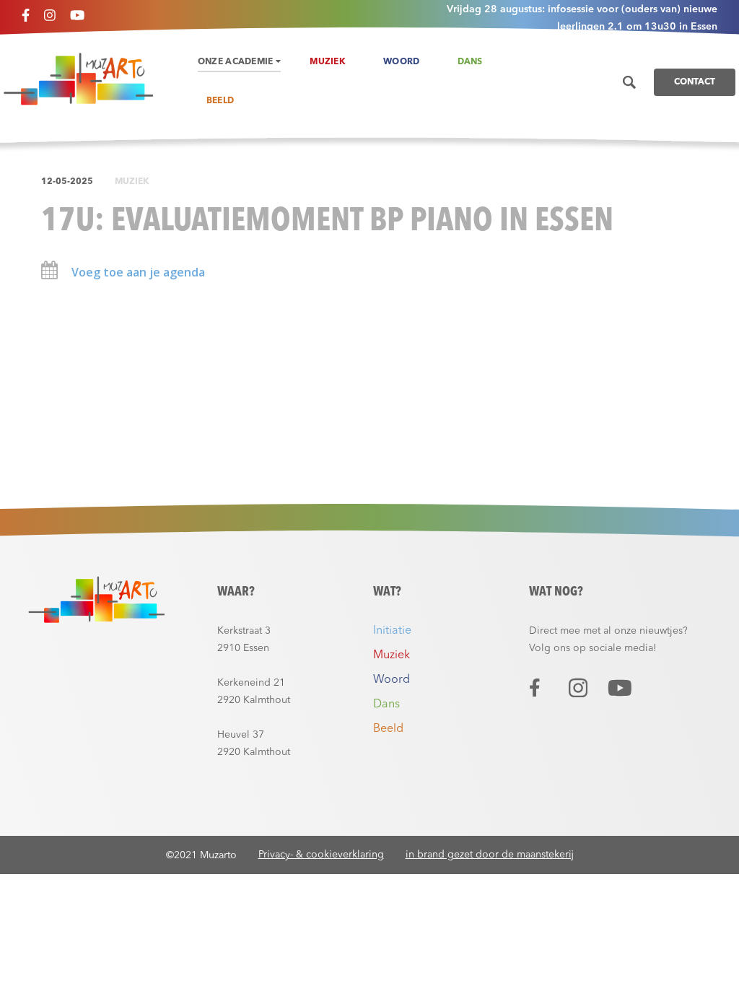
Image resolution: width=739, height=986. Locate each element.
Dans (470, 62)
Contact (694, 82)
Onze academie (237, 62)
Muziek (328, 62)
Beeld (220, 101)
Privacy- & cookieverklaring (321, 855)
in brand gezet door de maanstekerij (490, 855)
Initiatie (392, 631)
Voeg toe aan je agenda (137, 272)
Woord (401, 62)
